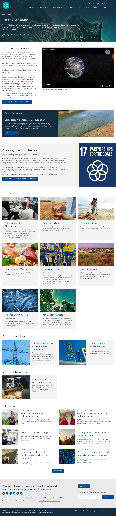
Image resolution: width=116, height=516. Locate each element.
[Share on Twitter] (21, 34)
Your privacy (70, 498)
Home (3, 14)
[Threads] (17, 493)
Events (105, 7)
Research (42, 7)
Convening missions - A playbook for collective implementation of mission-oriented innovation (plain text (20, 95)
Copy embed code (108, 90)
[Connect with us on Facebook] (3, 493)
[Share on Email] (28, 34)
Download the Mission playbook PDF (17, 102)
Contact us (84, 486)
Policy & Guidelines (58, 498)
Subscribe (108, 497)
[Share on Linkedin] (24, 34)
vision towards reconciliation (45, 513)
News (95, 7)
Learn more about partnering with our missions (20, 179)
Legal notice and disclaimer (43, 498)
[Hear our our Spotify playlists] (14, 493)
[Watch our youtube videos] (21, 493)
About (31, 7)
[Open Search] (112, 7)
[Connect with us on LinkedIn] (10, 493)
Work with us (57, 7)
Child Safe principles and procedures (49, 501)
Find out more (11, 133)
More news (58, 471)
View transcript (97, 90)
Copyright (30, 498)
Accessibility (20, 498)
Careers (70, 7)
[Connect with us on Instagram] (7, 493)
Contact (5, 34)
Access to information (8, 498)
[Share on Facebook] (17, 34)
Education (83, 7)
